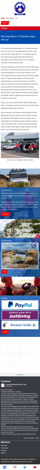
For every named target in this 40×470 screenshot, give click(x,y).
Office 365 (4, 445)
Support (3, 453)
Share (37, 438)
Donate (5, 332)
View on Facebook (29, 438)
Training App (4, 448)
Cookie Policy (20, 461)
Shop (4, 272)
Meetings (3, 450)
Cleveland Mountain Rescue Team (16, 384)
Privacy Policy (29, 461)
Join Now (6, 214)
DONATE (5, 23)
